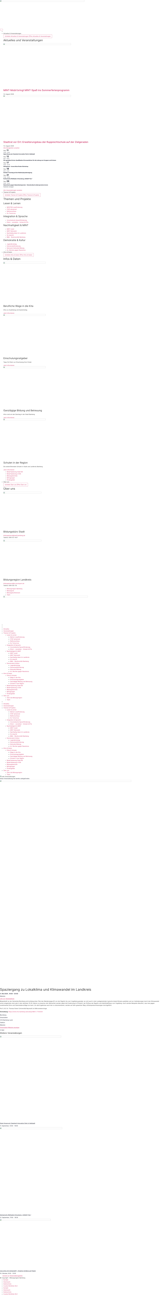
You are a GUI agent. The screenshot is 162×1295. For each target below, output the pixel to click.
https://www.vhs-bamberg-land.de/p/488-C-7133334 (26, 1012)
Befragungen (11, 691)
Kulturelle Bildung (15, 669)
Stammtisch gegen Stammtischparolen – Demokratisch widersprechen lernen (25, 185)
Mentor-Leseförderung (17, 637)
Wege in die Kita (15, 677)
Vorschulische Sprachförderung (20, 647)
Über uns (6, 695)
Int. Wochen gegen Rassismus (19, 671)
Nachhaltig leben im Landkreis (19, 657)
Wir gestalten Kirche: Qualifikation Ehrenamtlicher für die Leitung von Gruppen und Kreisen (29, 160)
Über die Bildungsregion (14, 697)
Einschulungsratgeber (17, 679)
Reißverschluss (15, 641)
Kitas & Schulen (12, 675)
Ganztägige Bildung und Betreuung (21, 681)
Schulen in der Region (17, 683)
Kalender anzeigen (8, 186)
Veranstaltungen (8, 631)
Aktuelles (6, 629)
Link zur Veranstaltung (7, 999)
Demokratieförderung (17, 667)
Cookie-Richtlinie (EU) (10, 1286)
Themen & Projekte (9, 633)
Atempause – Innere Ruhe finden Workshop (15, 166)
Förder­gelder (11, 693)
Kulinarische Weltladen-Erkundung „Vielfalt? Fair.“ (17, 178)
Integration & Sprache (14, 645)
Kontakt (5, 1280)
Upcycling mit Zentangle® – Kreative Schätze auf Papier (18, 1271)
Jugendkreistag (15, 665)
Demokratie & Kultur (13, 663)
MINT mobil (13, 653)
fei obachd (13, 659)
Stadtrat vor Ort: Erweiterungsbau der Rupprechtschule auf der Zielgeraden (45, 142)
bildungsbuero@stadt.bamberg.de (14, 535)
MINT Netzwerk (15, 655)
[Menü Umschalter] (1, 29)
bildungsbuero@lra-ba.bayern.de (13, 583)
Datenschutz (7, 1284)
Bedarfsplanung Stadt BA (15, 685)
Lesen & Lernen (11, 635)
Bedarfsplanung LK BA (14, 687)
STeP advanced (15, 639)
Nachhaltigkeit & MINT (14, 651)
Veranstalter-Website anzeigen (9, 1027)
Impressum (6, 1282)
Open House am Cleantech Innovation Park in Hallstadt (19, 154)
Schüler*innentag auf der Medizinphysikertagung (17, 172)
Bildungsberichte (12, 689)
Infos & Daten (7, 673)
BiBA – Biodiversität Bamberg (19, 661)
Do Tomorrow (14, 643)
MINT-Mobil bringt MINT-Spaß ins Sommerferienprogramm (36, 90)
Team (8, 700)
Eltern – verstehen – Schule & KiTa (21, 649)
